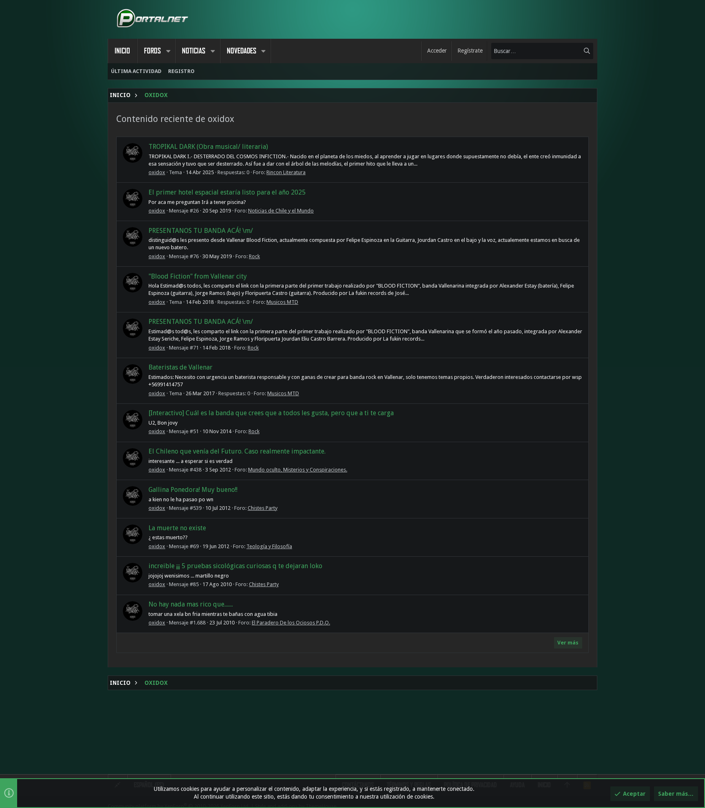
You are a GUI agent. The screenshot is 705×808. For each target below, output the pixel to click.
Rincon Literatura (286, 172)
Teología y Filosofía (269, 546)
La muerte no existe (177, 528)
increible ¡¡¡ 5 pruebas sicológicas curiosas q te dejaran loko (235, 566)
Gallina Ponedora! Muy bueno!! (193, 490)
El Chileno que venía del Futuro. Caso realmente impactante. (237, 451)
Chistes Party (262, 508)
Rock (254, 256)
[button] (168, 51)
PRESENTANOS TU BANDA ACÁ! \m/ (201, 231)
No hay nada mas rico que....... (191, 604)
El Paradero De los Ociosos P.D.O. (291, 623)
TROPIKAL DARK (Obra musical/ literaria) (208, 147)
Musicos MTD (282, 302)
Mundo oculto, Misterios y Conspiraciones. (297, 470)
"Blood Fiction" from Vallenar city (198, 276)
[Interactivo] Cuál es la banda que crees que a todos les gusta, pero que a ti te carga (271, 413)
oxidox (157, 172)
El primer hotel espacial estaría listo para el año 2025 (227, 192)
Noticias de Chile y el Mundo (281, 211)
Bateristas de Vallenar (181, 367)
